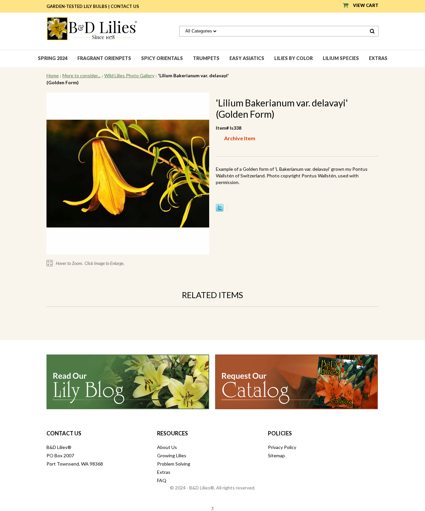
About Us (167, 447)
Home (52, 75)
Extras (378, 58)
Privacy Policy (282, 447)
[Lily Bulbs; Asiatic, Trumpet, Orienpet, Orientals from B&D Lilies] (91, 28)
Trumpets (206, 58)
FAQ (161, 480)
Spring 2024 (52, 58)
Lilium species (341, 58)
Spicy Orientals (162, 58)
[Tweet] (219, 210)
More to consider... (81, 75)
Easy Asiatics (246, 58)
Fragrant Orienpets (104, 58)
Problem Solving (173, 464)
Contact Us (125, 6)
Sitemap (276, 455)
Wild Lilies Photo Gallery (129, 75)
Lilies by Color (293, 58)
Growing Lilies (171, 455)
